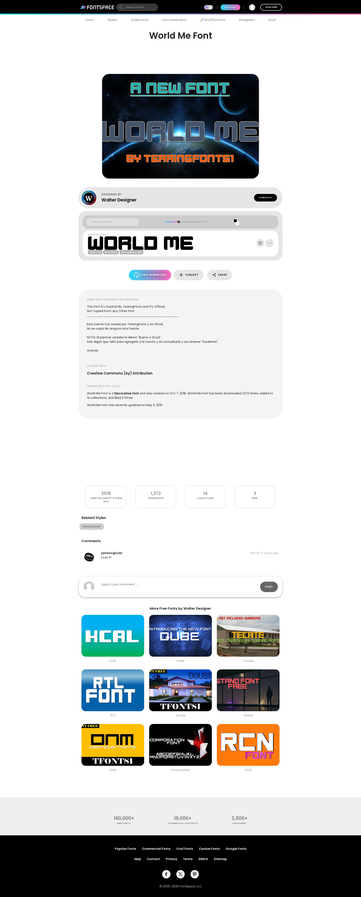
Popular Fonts (125, 849)
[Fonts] (97, 7)
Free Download (154, 274)
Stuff (272, 20)
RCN (248, 770)
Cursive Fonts (209, 849)
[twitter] (180, 874)
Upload (230, 7)
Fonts (89, 20)
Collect (192, 274)
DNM (112, 770)
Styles (112, 20)
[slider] (178, 221)
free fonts (124, 823)
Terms (188, 859)
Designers (246, 20)
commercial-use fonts (183, 823)
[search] (137, 7)
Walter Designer (119, 200)
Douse (181, 715)
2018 (106, 493)
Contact (265, 197)
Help (137, 859)
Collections (140, 20)
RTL (113, 715)
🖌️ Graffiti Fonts (212, 20)
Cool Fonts (184, 849)
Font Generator (174, 20)
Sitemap (220, 859)
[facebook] (166, 874)
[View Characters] (260, 243)
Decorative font (126, 393)
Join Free (271, 7)
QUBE (180, 661)
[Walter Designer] (91, 197)
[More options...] (269, 243)
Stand (248, 715)
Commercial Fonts (156, 849)
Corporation (180, 770)
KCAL (113, 661)
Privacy (171, 859)
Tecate (248, 661)
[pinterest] (195, 874)
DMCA (203, 859)
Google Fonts (236, 849)
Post (269, 587)
